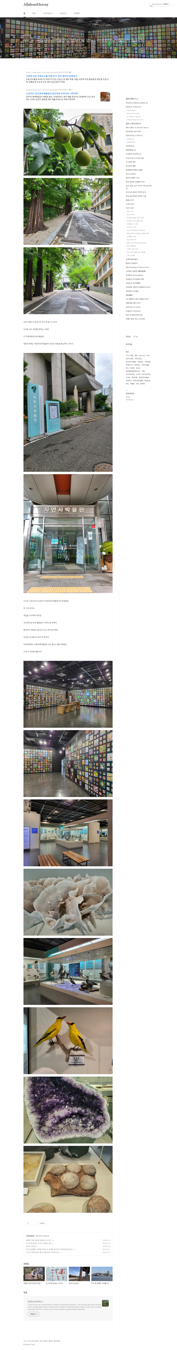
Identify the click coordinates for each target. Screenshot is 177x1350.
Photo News (131, 110)
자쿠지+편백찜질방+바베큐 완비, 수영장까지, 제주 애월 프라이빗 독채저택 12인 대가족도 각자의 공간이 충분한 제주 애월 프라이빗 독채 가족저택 (60, 98)
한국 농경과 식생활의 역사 (135, 182)
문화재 (142, 383)
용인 (127, 383)
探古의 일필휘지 (132, 263)
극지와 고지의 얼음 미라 (135, 221)
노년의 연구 (130, 204)
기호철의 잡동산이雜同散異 (136, 271)
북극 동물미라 (131, 246)
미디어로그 (47, 13)
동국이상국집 (146, 374)
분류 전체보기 (131, 98)
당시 (127, 368)
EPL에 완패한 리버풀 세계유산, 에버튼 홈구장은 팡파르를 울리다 (49, 1249)
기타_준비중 (131, 255)
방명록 (76, 13)
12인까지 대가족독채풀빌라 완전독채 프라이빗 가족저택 (52, 93)
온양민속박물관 (131, 362)
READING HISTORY (133, 131)
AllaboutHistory (36, 4)
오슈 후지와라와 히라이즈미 (136, 230)
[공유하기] (30, 1223)
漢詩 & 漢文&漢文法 (133, 123)
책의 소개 (130, 211)
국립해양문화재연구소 (133, 371)
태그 (34, 13)
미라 (147, 355)
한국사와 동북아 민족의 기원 (136, 196)
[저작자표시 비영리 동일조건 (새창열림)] (50, 1223)
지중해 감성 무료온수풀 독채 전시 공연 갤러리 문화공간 (51, 75)
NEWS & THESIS (132, 107)
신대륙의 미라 (131, 236)
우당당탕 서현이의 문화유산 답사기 (138, 287)
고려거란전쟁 (130, 374)
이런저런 (129, 146)
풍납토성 (147, 380)
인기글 (135, 336)
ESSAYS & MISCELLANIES (136, 103)
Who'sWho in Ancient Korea (137, 127)
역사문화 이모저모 (132, 154)
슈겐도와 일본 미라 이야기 (135, 218)
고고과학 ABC (131, 162)
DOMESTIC (130, 139)
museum (142, 355)
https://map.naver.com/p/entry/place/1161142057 (47, 90)
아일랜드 (140, 362)
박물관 (132, 383)
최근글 (128, 336)
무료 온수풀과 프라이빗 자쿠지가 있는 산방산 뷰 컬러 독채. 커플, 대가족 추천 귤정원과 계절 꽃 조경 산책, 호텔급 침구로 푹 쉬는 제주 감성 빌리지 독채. (67, 80)
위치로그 (63, 13)
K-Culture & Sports (134, 116)
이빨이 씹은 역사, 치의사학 (135, 319)
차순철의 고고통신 (132, 291)
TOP (152, 1342)
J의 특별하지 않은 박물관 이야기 (137, 299)
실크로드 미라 (131, 227)
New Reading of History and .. (138, 267)
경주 (135, 355)
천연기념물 (145, 365)
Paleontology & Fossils (135, 119)
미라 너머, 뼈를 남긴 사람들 (136, 252)
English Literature (133, 311)
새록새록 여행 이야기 (133, 303)
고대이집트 (138, 358)
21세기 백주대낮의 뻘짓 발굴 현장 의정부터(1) (42, 1252)
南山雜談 (129, 295)
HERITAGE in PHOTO (134, 135)
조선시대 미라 (131, 239)
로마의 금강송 (31, 1246)
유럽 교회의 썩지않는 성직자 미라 (138, 233)
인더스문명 (129, 358)
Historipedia (131, 174)
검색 (146, 5)
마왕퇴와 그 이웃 (132, 224)
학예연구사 (129, 365)
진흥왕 (132, 368)
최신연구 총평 (131, 166)
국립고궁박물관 (138, 380)
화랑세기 (137, 365)
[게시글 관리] (33, 1223)
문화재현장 (30, 1236)
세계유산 (129, 380)
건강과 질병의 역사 (132, 178)
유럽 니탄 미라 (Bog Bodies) (136, 243)
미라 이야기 (130, 208)
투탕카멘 (134, 377)
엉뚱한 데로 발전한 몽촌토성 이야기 (38, 1240)
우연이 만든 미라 (132, 249)
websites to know (133, 307)
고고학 (138, 374)
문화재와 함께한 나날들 (134, 170)
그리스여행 (129, 355)
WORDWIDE (131, 142)
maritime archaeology (135, 158)
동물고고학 (130, 200)
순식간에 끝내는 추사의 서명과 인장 (38, 1243)
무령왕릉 (147, 362)
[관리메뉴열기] (173, 4)
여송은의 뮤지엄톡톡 (133, 283)
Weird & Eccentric (133, 113)
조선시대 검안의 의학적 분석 (136, 192)
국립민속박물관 (144, 377)
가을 (143, 371)
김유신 (138, 368)
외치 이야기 (131, 214)
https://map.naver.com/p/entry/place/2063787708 (47, 72)
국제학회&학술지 (132, 259)
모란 (137, 383)
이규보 (128, 377)
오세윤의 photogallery (134, 275)
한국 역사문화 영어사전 (134, 315)
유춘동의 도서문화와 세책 (135, 279)
